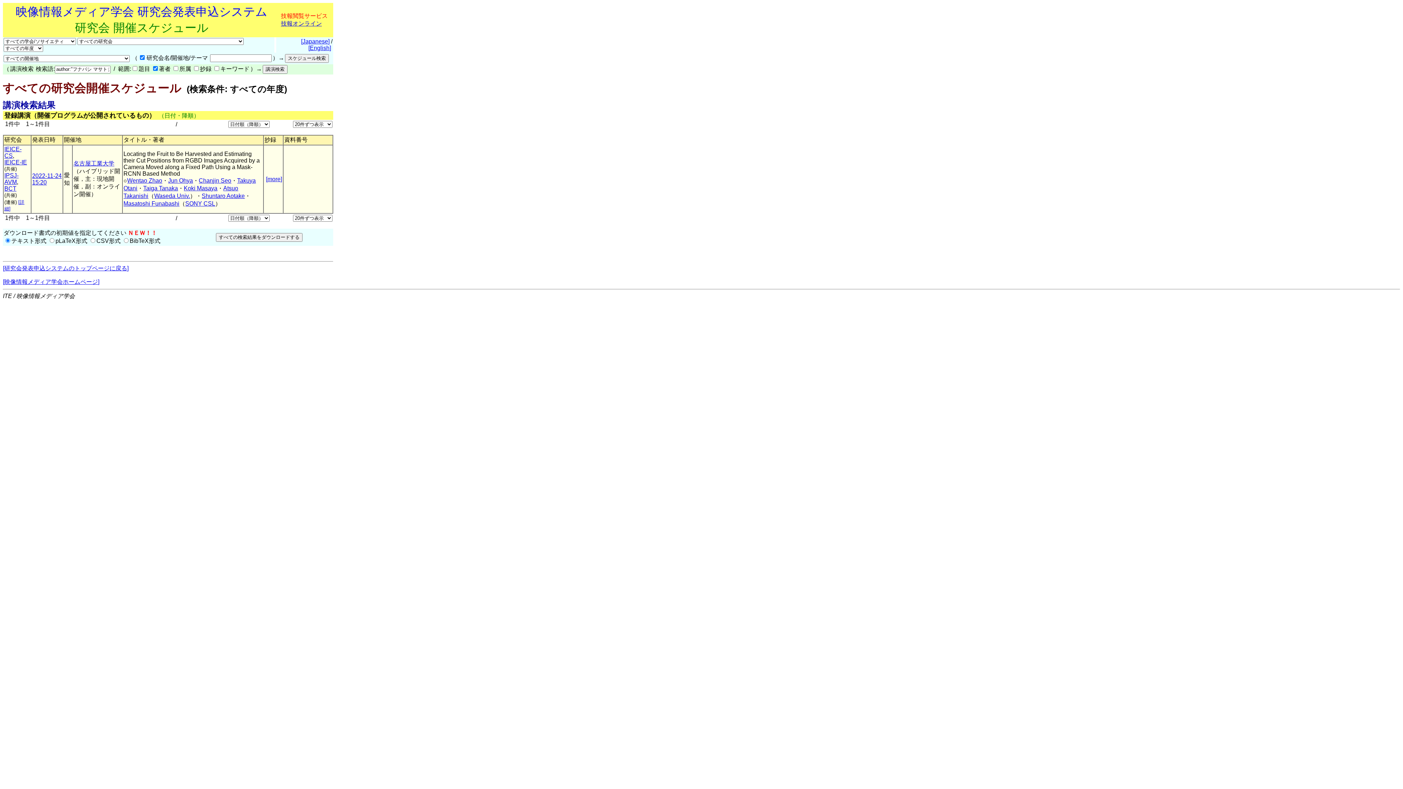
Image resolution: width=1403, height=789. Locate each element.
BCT (10, 189)
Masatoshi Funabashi (151, 204)
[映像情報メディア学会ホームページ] (51, 282)
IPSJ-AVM (11, 178)
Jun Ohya (180, 181)
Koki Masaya (200, 188)
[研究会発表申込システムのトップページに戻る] (66, 268)
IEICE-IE (15, 162)
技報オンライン (301, 23)
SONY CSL (200, 204)
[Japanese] (315, 41)
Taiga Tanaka (160, 188)
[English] (319, 48)
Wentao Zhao (144, 181)
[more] (274, 179)
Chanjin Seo (215, 181)
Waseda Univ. (172, 196)
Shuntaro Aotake (223, 196)
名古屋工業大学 (93, 163)
